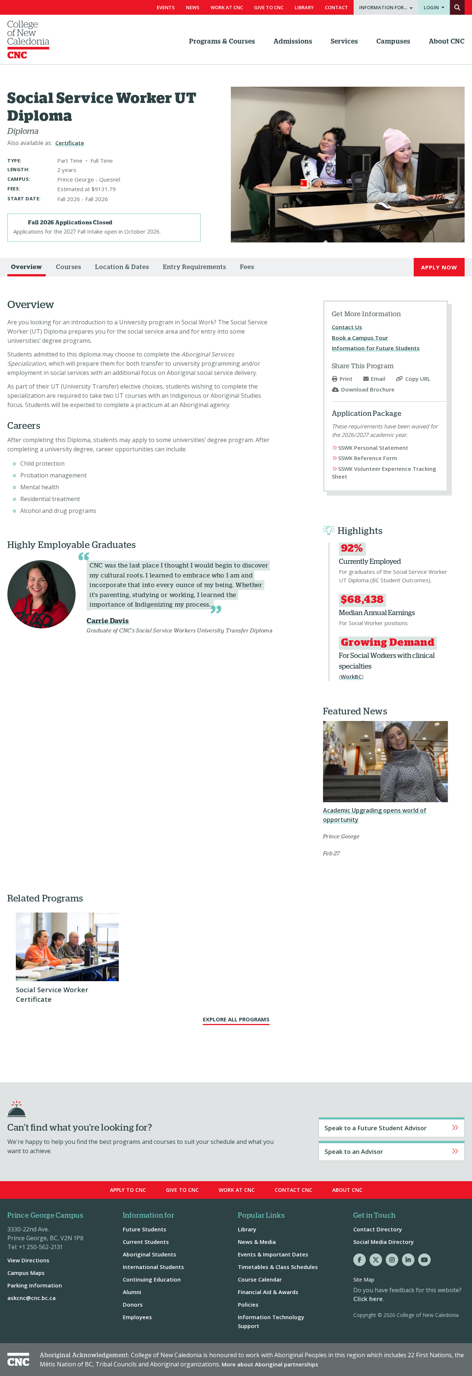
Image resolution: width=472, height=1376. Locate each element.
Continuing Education (152, 1279)
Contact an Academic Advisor (392, 1151)
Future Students (144, 1229)
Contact (336, 7)
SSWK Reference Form (367, 458)
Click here (368, 1299)
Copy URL (417, 378)
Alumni (132, 1292)
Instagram (392, 1259)
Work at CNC (237, 1189)
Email (378, 378)
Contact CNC (293, 1189)
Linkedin (408, 1259)
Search (457, 7)
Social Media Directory (383, 1241)
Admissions (293, 41)
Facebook (359, 1259)
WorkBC (351, 676)
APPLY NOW (439, 267)
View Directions (28, 1260)
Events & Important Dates (273, 1254)
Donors (133, 1304)
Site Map (363, 1279)
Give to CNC (182, 1189)
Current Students (146, 1241)
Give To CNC (269, 7)
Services (344, 41)
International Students (153, 1266)
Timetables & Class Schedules (278, 1266)
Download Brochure (368, 389)
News (192, 7)
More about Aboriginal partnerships (270, 1364)
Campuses (393, 41)
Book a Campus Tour (360, 337)
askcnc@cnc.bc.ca (31, 1297)
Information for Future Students (376, 348)
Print (346, 378)
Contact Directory (377, 1229)
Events (166, 7)
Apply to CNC (128, 1189)
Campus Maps (26, 1272)
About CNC (447, 41)
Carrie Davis (108, 621)
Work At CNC (227, 7)
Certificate (69, 142)
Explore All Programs (236, 1019)
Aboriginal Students (149, 1254)
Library (304, 7)
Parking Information (34, 1285)
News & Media (257, 1241)
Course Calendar (260, 1279)
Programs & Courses (222, 41)
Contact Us (347, 327)
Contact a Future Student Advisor (392, 1127)
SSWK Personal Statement (373, 447)
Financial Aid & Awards (268, 1292)
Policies (248, 1304)
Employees (137, 1317)
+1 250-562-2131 (41, 1247)
